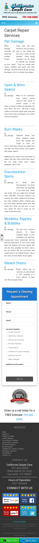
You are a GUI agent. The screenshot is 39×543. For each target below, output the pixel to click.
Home (4, 432)
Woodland (5, 524)
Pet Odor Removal (8, 444)
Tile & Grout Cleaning (10, 440)
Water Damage (7, 447)
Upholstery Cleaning (10, 442)
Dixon (17, 524)
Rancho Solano (19, 528)
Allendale (24, 524)
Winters (31, 524)
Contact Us (6, 455)
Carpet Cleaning (8, 436)
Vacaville (10, 526)
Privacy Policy (20, 533)
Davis (12, 524)
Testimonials (7, 453)
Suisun (25, 526)
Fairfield (18, 526)
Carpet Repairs (7, 438)
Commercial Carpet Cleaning (13, 449)
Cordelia (32, 526)
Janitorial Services (9, 451)
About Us (5, 434)
